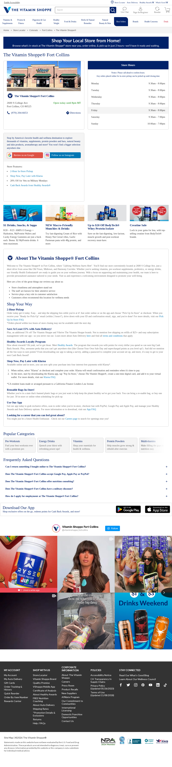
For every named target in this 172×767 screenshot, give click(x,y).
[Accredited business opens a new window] (135, 747)
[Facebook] (121, 688)
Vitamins (78, 444)
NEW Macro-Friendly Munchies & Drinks (64, 227)
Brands (135, 22)
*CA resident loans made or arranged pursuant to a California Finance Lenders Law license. (86, 343)
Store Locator (116, 2)
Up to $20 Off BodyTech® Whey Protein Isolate (103, 227)
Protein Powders (116, 444)
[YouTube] (150, 688)
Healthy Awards (144, 2)
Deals (166, 22)
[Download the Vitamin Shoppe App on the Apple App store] (157, 512)
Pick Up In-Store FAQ (52, 323)
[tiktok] (165, 688)
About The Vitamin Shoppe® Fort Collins (58, 258)
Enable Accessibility (13, 3)
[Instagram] (135, 688)
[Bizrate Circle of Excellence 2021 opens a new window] (122, 745)
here (109, 339)
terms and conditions (136, 339)
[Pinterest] (143, 688)
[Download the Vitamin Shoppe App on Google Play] (128, 512)
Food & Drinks (70, 22)
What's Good (160, 2)
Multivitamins (149, 444)
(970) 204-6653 (14, 112)
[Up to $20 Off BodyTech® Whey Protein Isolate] (107, 213)
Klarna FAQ (65, 380)
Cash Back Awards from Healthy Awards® (32, 185)
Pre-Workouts (13, 444)
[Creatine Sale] (149, 213)
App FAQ (107, 412)
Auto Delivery (130, 2)
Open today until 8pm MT (67, 103)
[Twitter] (128, 688)
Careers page (77, 422)
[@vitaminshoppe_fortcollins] (56, 531)
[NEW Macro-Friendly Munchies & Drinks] (65, 213)
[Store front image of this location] (44, 76)
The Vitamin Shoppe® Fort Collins (34, 96)
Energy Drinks (47, 444)
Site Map (8, 743)
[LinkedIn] (158, 688)
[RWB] (162, 747)
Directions (71, 112)
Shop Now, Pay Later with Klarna (27, 176)
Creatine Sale (138, 225)
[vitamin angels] (149, 747)
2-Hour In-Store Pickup (22, 171)
